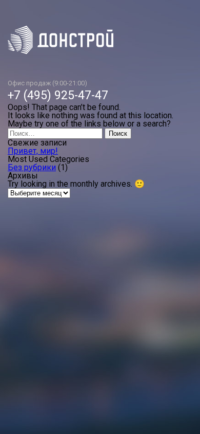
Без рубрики (32, 167)
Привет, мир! (33, 151)
